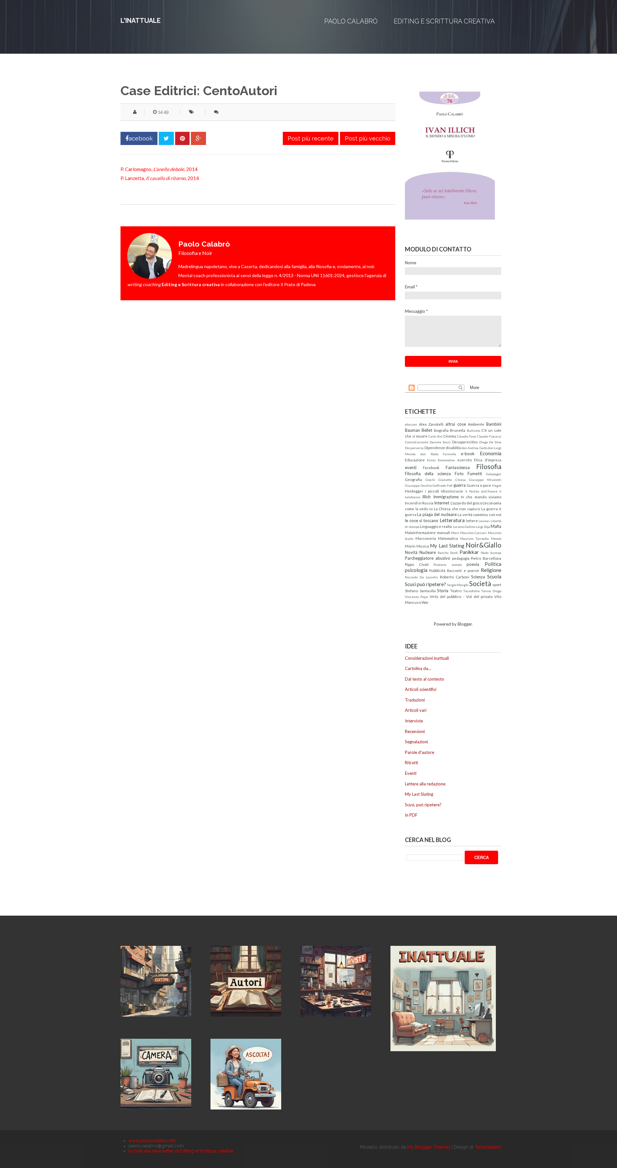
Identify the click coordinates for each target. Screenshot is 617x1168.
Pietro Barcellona (486, 558)
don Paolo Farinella (438, 454)
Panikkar (469, 552)
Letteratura (452, 520)
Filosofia (488, 466)
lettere (472, 520)
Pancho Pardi (448, 553)
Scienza (478, 576)
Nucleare (427, 552)
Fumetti (475, 473)
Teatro (455, 590)
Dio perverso (414, 448)
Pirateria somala (448, 564)
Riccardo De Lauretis (421, 577)
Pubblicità (437, 570)
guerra (459, 485)
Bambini (493, 424)
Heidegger (414, 491)
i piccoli (432, 491)
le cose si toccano (421, 520)
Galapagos (493, 474)
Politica (493, 564)
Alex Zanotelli (431, 424)
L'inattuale (141, 20)
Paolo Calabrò (351, 21)
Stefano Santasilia (420, 590)
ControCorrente (416, 442)
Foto (459, 473)
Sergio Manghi (458, 585)
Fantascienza (458, 467)
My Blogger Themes (428, 1147)
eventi (410, 467)
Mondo (496, 538)
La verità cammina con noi (479, 514)
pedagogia (460, 558)
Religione (491, 570)
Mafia (496, 526)
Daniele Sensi (440, 442)
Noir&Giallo (483, 545)
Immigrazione (446, 496)
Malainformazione (420, 532)
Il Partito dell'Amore (481, 491)
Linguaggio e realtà (436, 526)
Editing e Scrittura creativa (444, 21)
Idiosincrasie (452, 491)
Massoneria (426, 538)
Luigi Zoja (483, 527)
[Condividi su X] (166, 138)
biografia (441, 430)
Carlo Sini (435, 436)
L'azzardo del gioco (466, 503)
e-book (468, 453)
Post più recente (311, 138)
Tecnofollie (471, 591)
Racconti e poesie (463, 570)
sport (496, 584)
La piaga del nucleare (436, 514)
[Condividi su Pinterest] (182, 138)
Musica (422, 546)
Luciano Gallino (464, 527)
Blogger (465, 624)
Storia (442, 590)
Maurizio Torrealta (474, 538)
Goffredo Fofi (442, 485)
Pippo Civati (417, 564)
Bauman (412, 430)
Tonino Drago (491, 591)
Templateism (488, 1147)
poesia (473, 564)
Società (480, 583)
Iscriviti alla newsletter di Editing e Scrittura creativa (181, 1151)
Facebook (431, 467)
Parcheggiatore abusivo (427, 558)
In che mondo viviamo (481, 496)
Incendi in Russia (419, 503)
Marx (455, 533)
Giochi (430, 480)
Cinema (449, 436)
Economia (490, 453)
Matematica (448, 538)
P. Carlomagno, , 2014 (159, 169)
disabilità (453, 447)
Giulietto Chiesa (452, 480)
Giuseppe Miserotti (485, 480)
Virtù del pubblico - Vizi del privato (461, 596)
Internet (441, 502)
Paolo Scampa (491, 553)
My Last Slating (447, 545)
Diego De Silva (490, 442)
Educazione (415, 459)
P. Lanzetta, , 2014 (160, 178)
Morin (410, 546)
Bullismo (473, 430)
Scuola (494, 576)
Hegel (496, 485)
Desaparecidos (465, 441)
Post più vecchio (367, 138)
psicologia (416, 570)
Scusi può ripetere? (425, 584)
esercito (464, 459)
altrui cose (455, 424)
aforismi (411, 424)
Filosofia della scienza (428, 473)
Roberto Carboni (454, 577)
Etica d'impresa (487, 459)
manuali (443, 532)
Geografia (413, 479)
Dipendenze (435, 447)
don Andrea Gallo (474, 448)
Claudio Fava (466, 436)
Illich (426, 496)
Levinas (484, 521)
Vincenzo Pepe (416, 597)
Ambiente (476, 424)
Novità (411, 552)
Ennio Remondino (441, 460)
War (425, 602)
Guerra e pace (479, 485)
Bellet (427, 430)
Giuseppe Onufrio (418, 485)
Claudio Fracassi (489, 436)
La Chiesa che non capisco (457, 508)
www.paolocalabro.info (152, 1140)
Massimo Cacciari (473, 533)
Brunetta (457, 430)
